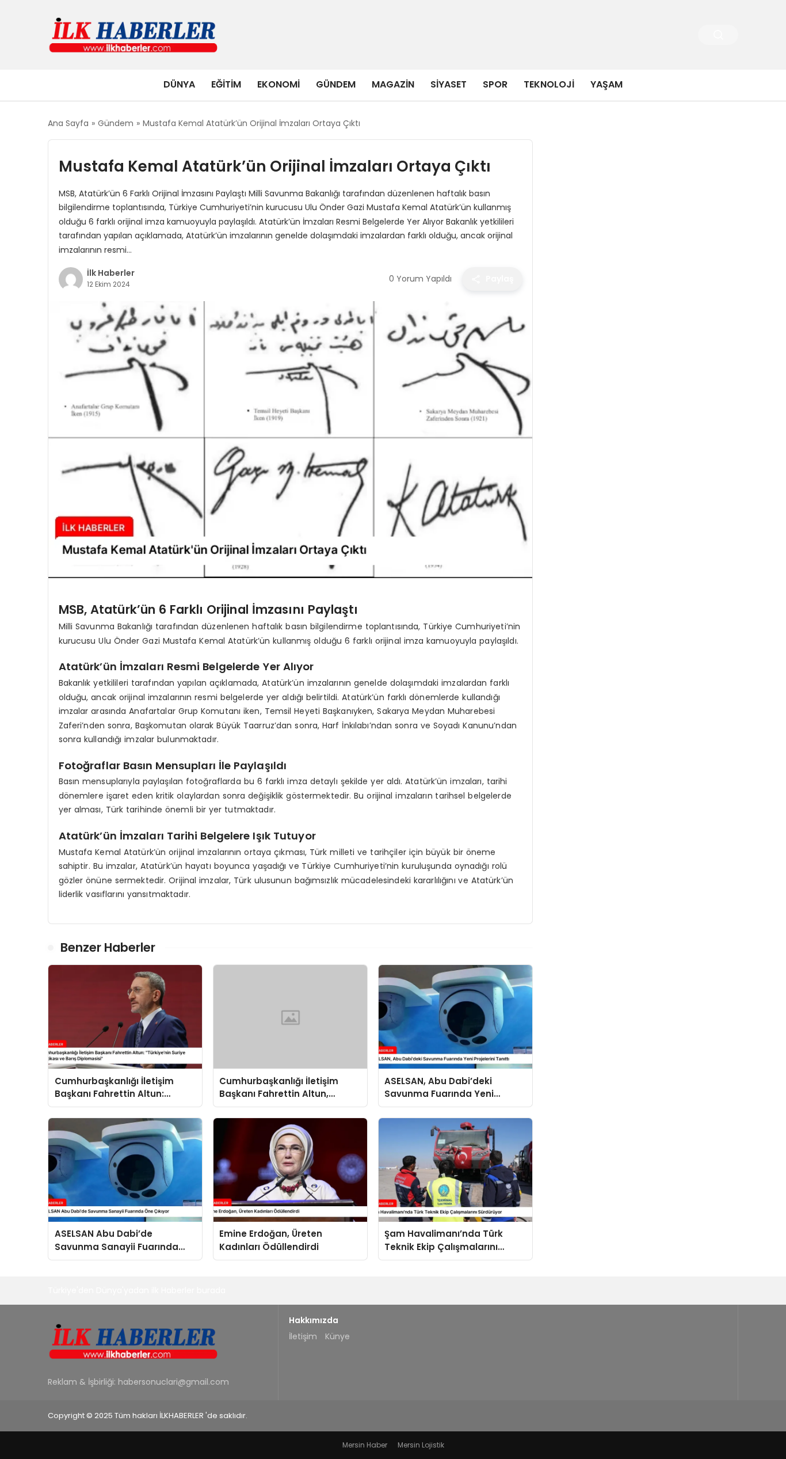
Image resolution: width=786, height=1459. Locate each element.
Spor (495, 84)
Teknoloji (549, 84)
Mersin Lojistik (421, 1445)
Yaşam (606, 84)
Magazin (393, 84)
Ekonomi (278, 84)
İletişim (303, 1336)
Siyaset (448, 84)
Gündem (336, 84)
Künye (337, 1336)
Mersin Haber (364, 1445)
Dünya (179, 84)
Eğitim (226, 84)
